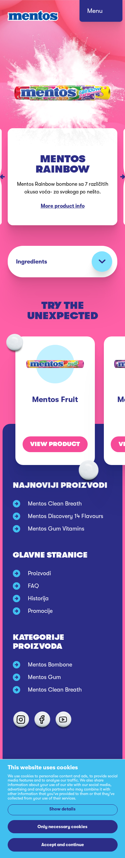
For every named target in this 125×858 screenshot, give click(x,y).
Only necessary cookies (63, 826)
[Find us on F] (42, 719)
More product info (63, 206)
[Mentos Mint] (124, 176)
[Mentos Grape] (1, 176)
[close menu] (107, 13)
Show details (62, 809)
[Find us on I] (21, 719)
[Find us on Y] (63, 719)
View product (55, 444)
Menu (95, 10)
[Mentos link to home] (34, 15)
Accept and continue (62, 844)
